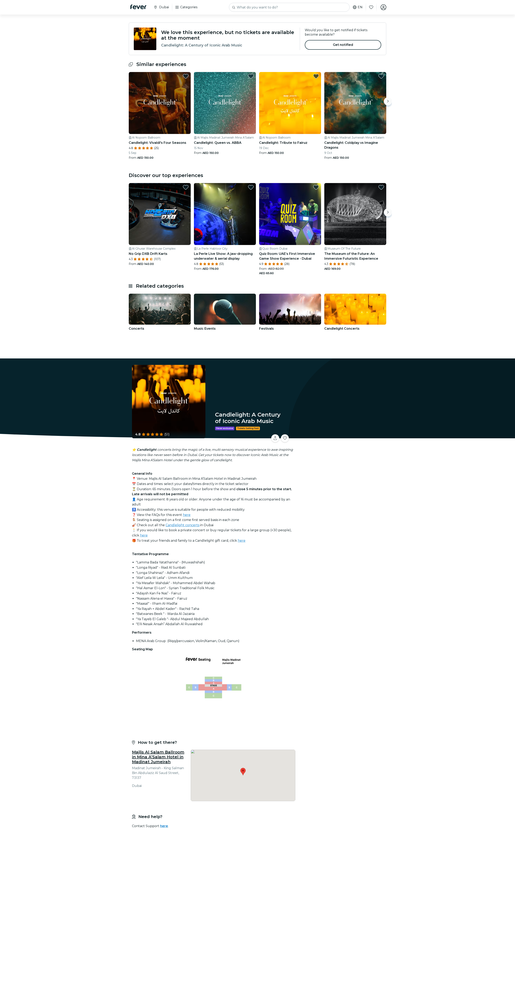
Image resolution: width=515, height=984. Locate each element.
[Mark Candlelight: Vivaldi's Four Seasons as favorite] (185, 76)
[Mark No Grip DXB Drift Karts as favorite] (185, 187)
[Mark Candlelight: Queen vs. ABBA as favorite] (250, 76)
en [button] (360, 7)
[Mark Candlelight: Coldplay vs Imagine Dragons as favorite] (381, 76)
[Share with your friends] (275, 438)
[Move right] (388, 101)
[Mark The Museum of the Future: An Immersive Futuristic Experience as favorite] (381, 187)
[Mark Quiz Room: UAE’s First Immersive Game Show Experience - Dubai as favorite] (316, 187)
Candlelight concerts (182, 525)
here (187, 515)
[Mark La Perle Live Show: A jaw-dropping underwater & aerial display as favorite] (250, 187)
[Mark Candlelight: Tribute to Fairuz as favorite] (316, 76)
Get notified (343, 45)
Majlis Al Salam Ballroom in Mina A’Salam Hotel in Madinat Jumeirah (158, 757)
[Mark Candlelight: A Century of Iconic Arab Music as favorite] (285, 438)
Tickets (342, 435)
